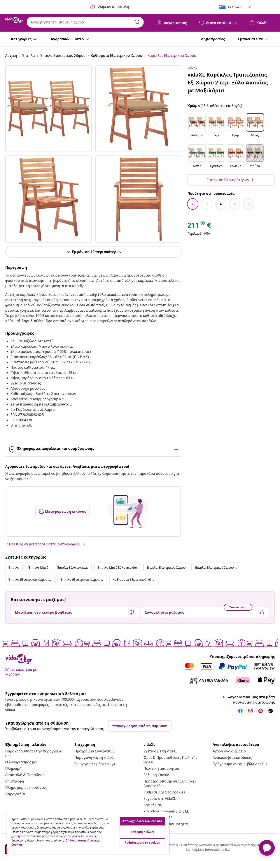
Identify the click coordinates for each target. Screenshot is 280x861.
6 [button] (235, 204)
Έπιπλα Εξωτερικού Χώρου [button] (166, 567)
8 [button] (249, 204)
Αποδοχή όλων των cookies (142, 821)
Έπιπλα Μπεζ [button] (38, 567)
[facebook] (240, 711)
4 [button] (221, 204)
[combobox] (85, 22)
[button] (197, 128)
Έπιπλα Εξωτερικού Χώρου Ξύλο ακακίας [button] (31, 579)
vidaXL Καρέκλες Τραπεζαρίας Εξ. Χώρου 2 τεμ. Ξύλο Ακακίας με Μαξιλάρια (227, 82)
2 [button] (193, 204)
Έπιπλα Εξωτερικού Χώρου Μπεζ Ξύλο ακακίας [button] (84, 579)
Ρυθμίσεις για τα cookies (164, 792)
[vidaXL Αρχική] (14, 20)
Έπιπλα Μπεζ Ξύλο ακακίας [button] (118, 567)
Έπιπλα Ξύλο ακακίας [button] (72, 567)
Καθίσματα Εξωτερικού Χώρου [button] (135, 579)
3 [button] (207, 204)
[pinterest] (260, 711)
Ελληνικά (235, 7)
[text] (199, 226)
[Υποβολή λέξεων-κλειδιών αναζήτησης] (137, 21)
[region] (88, 833)
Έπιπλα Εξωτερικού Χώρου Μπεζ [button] (218, 567)
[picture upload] (128, 511)
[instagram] (250, 711)
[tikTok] (270, 711)
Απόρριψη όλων (142, 832)
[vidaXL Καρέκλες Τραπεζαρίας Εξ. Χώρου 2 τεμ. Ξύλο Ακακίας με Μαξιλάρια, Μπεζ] (48, 109)
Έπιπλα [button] (14, 567)
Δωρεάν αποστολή (113, 6)
